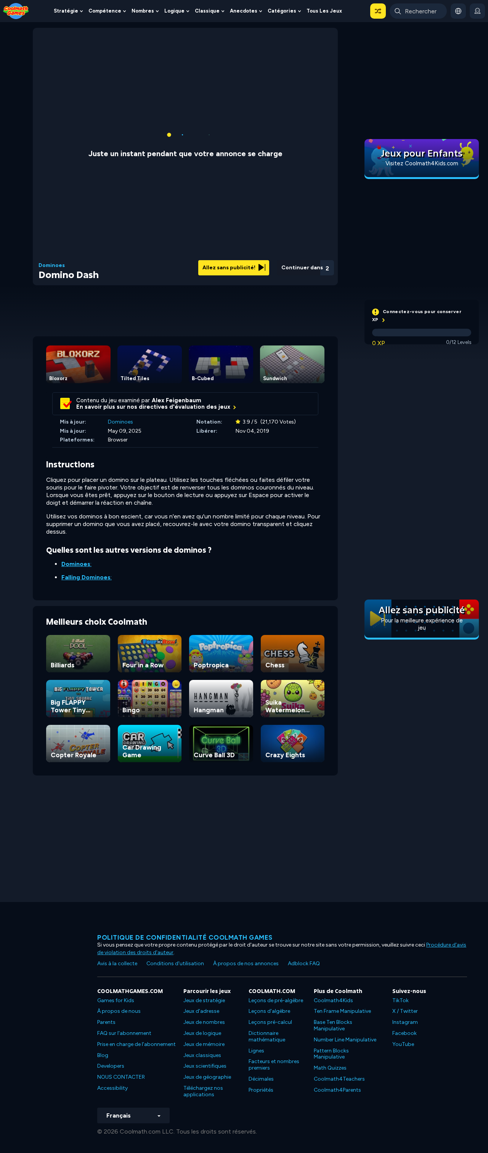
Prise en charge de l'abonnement (136, 1044)
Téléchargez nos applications (203, 1091)
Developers (110, 1066)
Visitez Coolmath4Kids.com (421, 163)
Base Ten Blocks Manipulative (333, 1025)
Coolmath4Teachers (339, 1079)
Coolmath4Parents (337, 1090)
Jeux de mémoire (204, 1044)
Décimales (261, 1079)
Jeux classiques (202, 1055)
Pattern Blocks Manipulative (331, 1053)
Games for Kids (115, 1000)
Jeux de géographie (207, 1077)
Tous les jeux (324, 11)
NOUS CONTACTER (121, 1077)
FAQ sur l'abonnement (124, 1033)
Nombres (143, 11)
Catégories (282, 11)
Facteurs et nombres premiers (274, 1064)
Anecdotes (243, 11)
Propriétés (261, 1090)
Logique (174, 11)
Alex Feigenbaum (176, 400)
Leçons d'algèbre (269, 1011)
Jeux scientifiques (204, 1066)
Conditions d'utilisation (175, 963)
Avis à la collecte (117, 963)
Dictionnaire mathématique (267, 1036)
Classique (207, 11)
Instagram (405, 1022)
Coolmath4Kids (333, 1000)
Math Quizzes (330, 1068)
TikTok (400, 1000)
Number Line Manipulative (345, 1039)
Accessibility (112, 1088)
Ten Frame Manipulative (342, 1011)
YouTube (403, 1044)
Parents (106, 1022)
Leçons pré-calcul (270, 1022)
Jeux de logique (202, 1033)
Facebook (404, 1033)
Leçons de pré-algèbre (276, 1000)
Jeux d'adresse (201, 1011)
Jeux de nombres (204, 1022)
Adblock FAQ (304, 963)
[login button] (477, 11)
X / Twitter (405, 1011)
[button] (378, 11)
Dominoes (52, 265)
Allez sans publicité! (229, 267)
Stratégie (66, 11)
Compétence (104, 11)
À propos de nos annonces (246, 963)
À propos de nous (119, 1011)
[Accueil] (16, 10)
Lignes (256, 1050)
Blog (102, 1055)
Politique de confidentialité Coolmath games (185, 937)
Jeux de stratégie (204, 1000)
